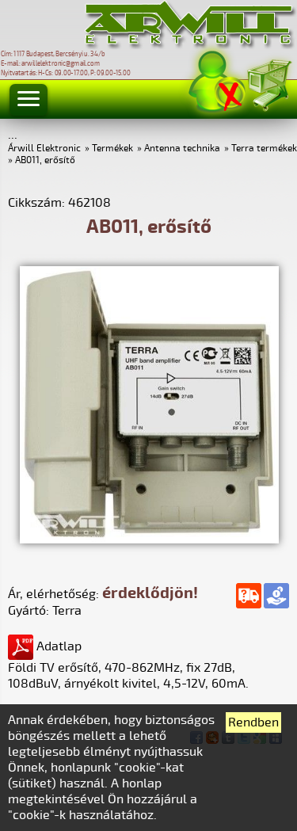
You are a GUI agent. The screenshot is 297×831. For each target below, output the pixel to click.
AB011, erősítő (45, 160)
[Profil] (217, 82)
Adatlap (57, 646)
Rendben (253, 722)
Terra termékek (264, 148)
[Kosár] (268, 83)
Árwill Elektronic (44, 148)
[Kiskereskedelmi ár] (276, 595)
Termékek (112, 148)
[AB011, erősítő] (149, 539)
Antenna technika (182, 148)
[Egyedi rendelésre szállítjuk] (248, 595)
